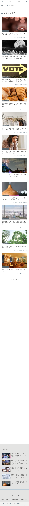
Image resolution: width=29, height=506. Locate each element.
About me (24, 499)
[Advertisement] (14, 295)
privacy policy (5, 499)
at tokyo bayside (14, 2)
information (15, 499)
